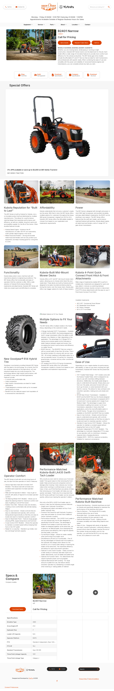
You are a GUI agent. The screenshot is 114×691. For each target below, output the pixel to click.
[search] (109, 7)
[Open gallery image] (31, 44)
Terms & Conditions (93, 679)
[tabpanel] (31, 45)
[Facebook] (57, 681)
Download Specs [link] (17, 609)
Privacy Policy (83, 679)
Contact (87, 24)
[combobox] (99, 7)
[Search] (97, 669)
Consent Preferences (11, 687)
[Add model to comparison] (69, 592)
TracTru (31, 678)
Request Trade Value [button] (81, 43)
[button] (8, 6)
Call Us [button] (96, 43)
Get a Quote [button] (64, 43)
